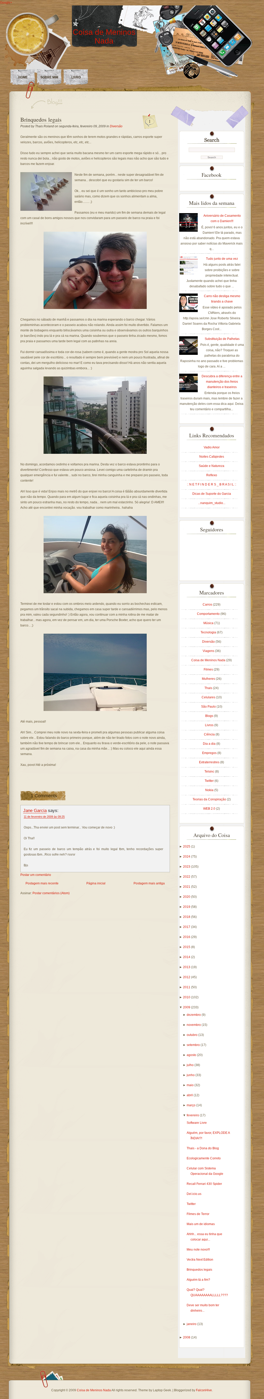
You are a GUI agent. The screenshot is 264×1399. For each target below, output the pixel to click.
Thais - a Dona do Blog (203, 1148)
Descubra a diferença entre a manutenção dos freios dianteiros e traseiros (222, 381)
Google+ (6, 2)
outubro (192, 1035)
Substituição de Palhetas (222, 339)
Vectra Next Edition (200, 1259)
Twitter (209, 781)
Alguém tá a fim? (198, 1279)
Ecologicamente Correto (204, 1158)
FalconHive (204, 1390)
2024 (187, 856)
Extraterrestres (209, 762)
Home (23, 77)
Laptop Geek (162, 1390)
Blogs (209, 716)
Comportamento (208, 614)
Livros (209, 725)
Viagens (209, 651)
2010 (187, 997)
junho (191, 1075)
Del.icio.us (194, 1194)
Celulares (209, 697)
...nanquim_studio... (211, 503)
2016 (187, 937)
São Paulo (209, 706)
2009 (187, 1007)
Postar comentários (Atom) (51, 893)
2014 (187, 957)
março (191, 1105)
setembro (194, 1045)
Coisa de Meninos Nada (104, 36)
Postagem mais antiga (149, 883)
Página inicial (95, 883)
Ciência (210, 734)
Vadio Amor (212, 447)
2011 (187, 987)
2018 (187, 917)
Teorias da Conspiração (210, 799)
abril (190, 1095)
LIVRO (76, 77)
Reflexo (211, 475)
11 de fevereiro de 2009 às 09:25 (44, 816)
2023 (187, 866)
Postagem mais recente (42, 883)
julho (190, 1065)
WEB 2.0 (209, 808)
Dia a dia (209, 743)
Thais (208, 688)
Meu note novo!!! (198, 1249)
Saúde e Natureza (211, 466)
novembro (194, 1025)
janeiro (192, 1324)
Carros (208, 604)
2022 (187, 876)
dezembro (194, 1015)
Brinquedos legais (41, 119)
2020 (187, 897)
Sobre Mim (49, 77)
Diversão (116, 126)
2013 (187, 967)
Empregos (209, 753)
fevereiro (193, 1115)
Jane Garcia (35, 810)
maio (190, 1085)
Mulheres (209, 679)
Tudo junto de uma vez (222, 259)
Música (208, 623)
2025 (187, 846)
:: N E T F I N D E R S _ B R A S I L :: (211, 484)
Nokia (209, 790)
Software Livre (197, 1123)
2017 (187, 927)
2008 (187, 1337)
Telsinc (209, 771)
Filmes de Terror (198, 1214)
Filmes (209, 669)
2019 (187, 907)
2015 (187, 947)
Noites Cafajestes (211, 456)
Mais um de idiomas (201, 1224)
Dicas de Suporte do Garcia (211, 494)
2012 (187, 977)
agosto (192, 1055)
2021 (187, 887)
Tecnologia (209, 632)
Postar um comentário (35, 875)
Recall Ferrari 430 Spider (204, 1184)
